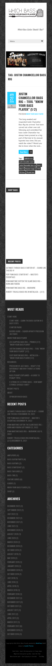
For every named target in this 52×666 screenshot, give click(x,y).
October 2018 (13, 573)
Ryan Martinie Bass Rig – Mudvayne (20, 287)
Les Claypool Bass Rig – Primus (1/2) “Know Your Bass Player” (24, 343)
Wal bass (22, 172)
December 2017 (13, 598)
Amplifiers (11, 455)
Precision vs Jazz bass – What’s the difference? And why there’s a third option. (24, 368)
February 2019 (13, 561)
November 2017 (13, 602)
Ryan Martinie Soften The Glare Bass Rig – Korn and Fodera (24, 282)
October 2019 (13, 549)
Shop (9, 491)
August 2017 (12, 610)
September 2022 (14, 509)
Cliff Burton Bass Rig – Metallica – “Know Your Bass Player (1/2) (24, 356)
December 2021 (13, 517)
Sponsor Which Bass (18, 396)
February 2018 (13, 594)
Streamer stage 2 (30, 169)
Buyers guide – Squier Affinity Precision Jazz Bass (26, 332)
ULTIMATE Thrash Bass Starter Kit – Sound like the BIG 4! (26, 269)
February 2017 (13, 626)
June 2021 (11, 525)
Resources (11, 361)
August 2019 (12, 553)
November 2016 (13, 630)
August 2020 (12, 533)
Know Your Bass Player (34, 114)
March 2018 (12, 590)
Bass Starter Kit (14, 467)
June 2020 (11, 537)
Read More (23, 151)
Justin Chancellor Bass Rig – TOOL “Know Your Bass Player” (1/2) (31, 101)
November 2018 (13, 569)
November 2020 (13, 529)
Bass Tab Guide (13, 471)
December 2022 (13, 505)
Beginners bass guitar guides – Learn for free (27, 654)
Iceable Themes (28, 646)
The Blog (41, 656)
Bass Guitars (13, 463)
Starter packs (15, 327)
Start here (12, 316)
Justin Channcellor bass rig (27, 165)
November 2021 (13, 521)
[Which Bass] (26, 9)
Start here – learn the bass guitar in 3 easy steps (26, 322)
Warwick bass (31, 172)
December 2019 (13, 545)
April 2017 (11, 618)
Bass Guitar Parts (15, 459)
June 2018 (11, 581)
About (10, 392)
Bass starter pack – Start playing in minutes (23, 656)
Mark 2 (21, 169)
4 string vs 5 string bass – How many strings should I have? (25, 383)
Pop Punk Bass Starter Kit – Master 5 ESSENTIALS (22, 276)
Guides (10, 483)
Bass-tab (11, 475)
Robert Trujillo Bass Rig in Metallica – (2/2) (25, 291)
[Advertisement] (26, 221)
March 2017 (12, 622)
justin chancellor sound (26, 162)
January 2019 (13, 565)
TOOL (38, 169)
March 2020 (12, 541)
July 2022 (11, 513)
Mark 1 (39, 165)
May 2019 (11, 557)
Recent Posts (13, 388)
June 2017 (11, 614)
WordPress (39, 643)
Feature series (13, 479)
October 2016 (13, 634)
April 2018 (11, 586)
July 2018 (11, 577)
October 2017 (13, 606)
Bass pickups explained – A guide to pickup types (24, 376)
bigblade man (29, 158)
